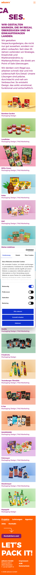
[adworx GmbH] (5, 2)
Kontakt (12, 524)
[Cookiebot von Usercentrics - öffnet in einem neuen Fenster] (26, 250)
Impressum (23, 561)
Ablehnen (18, 323)
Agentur (29, 519)
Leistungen (17, 519)
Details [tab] (18, 255)
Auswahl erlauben (18, 317)
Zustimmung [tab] (6, 255)
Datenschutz (24, 566)
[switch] (31, 292)
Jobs (3, 524)
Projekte (5, 519)
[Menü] (34, 2)
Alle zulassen (18, 311)
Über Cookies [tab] (29, 255)
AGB (20, 563)
